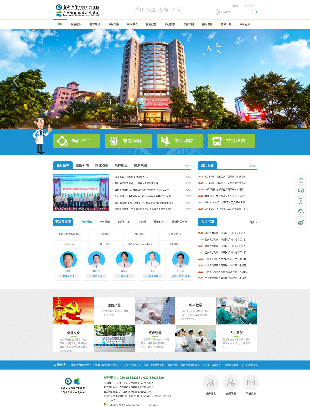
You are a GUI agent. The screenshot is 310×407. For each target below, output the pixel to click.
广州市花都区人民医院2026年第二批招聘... (223, 259)
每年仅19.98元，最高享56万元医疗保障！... (223, 202)
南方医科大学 (231, 365)
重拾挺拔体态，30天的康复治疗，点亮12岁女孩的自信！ (143, 209)
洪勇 (150, 271)
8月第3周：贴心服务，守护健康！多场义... (223, 183)
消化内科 (104, 234)
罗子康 (178, 271)
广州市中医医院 (250, 365)
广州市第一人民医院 (211, 365)
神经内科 (140, 234)
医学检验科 (94, 276)
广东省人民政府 (130, 365)
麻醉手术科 (66, 276)
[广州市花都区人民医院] (78, 17)
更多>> (187, 166)
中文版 (235, 5)
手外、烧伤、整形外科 (179, 276)
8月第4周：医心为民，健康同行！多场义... (223, 176)
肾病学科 (175, 244)
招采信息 (207, 24)
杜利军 (94, 271)
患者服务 (245, 24)
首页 (60, 24)
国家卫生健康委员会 (81, 365)
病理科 (122, 276)
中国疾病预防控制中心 (106, 365)
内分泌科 (104, 244)
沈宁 (66, 271)
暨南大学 (172, 365)
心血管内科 (175, 234)
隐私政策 (153, 404)
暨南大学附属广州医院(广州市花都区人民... (223, 239)
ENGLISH (249, 5)
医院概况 (76, 24)
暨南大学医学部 (189, 365)
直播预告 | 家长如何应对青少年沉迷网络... (222, 196)
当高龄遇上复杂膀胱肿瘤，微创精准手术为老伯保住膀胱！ (144, 196)
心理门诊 (69, 244)
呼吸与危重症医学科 (70, 234)
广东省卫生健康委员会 (152, 365)
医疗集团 (188, 24)
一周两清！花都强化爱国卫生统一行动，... (223, 189)
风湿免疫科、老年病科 (140, 244)
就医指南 (113, 24)
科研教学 (170, 24)
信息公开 (226, 24)
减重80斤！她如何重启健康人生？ (132, 177)
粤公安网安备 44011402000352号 (124, 404)
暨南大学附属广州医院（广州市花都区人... (223, 233)
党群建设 (95, 24)
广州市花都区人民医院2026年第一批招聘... (223, 272)
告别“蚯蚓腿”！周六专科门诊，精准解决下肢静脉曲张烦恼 (144, 202)
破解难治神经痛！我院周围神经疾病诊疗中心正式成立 (142, 189)
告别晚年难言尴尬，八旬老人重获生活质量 (136, 183)
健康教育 (151, 24)
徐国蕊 (122, 271)
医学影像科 (150, 276)
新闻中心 (132, 24)
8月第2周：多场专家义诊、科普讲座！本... (223, 209)
